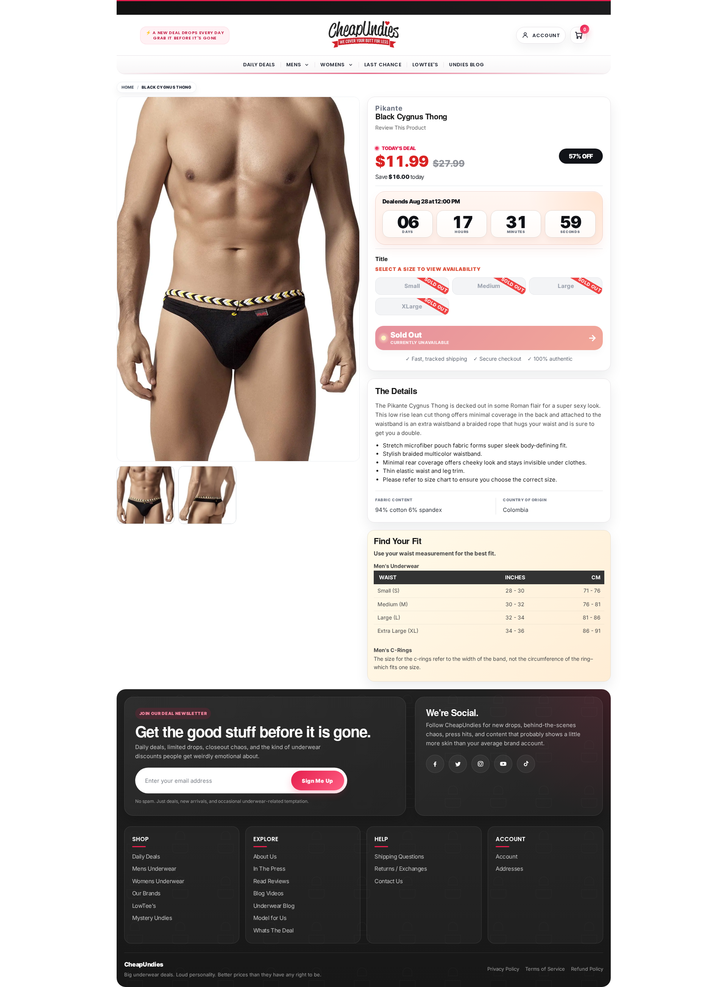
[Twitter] (458, 764)
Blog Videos (268, 893)
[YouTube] (503, 764)
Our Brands (146, 893)
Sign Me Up (317, 780)
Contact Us (388, 881)
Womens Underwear (158, 881)
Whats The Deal (273, 930)
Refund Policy (587, 969)
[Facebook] (435, 764)
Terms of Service (545, 969)
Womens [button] (332, 64)
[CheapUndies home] (364, 34)
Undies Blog (466, 64)
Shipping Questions (399, 856)
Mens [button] (293, 64)
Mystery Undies (152, 917)
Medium (488, 285)
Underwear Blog (274, 905)
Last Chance (382, 64)
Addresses (509, 868)
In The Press (269, 868)
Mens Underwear (154, 868)
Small (412, 285)
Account (506, 856)
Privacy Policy (503, 969)
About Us (264, 856)
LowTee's (425, 64)
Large (566, 285)
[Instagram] (480, 764)
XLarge (412, 306)
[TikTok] (526, 764)
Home (128, 87)
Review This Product (400, 128)
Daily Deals (259, 64)
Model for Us (270, 917)
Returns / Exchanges (400, 868)
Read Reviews (271, 881)
